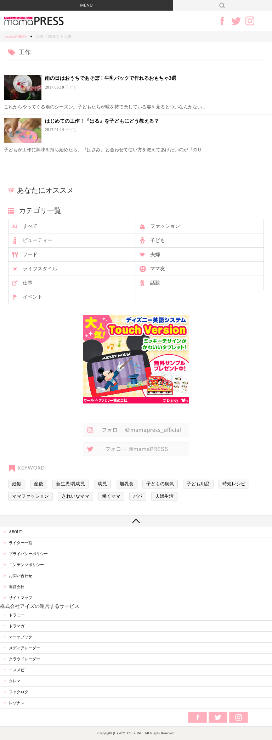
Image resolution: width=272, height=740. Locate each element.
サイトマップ (20, 597)
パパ (137, 496)
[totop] (136, 520)
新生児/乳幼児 (70, 483)
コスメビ (16, 670)
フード (30, 254)
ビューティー (37, 240)
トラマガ (16, 626)
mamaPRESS (16, 36)
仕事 (28, 283)
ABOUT (15, 532)
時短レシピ (233, 483)
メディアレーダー (24, 648)
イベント (32, 297)
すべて (30, 226)
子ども (157, 240)
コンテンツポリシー (26, 565)
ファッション (165, 226)
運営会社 (16, 586)
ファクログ (18, 692)
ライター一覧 (20, 543)
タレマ (15, 681)
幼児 (102, 483)
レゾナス (16, 703)
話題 (155, 283)
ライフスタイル (40, 268)
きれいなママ (75, 496)
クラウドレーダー (24, 659)
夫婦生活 (164, 496)
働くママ (111, 496)
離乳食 (127, 483)
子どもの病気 (160, 483)
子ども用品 (198, 483)
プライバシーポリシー (28, 554)
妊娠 (16, 483)
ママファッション (30, 496)
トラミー (16, 615)
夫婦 (155, 254)
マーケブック (20, 637)
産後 (38, 483)
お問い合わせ (20, 576)
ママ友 (157, 268)
